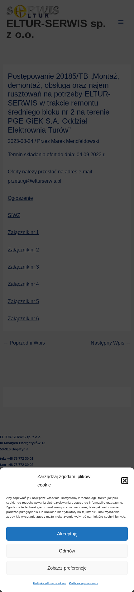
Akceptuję (67, 533)
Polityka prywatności (83, 583)
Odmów (67, 550)
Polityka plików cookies (49, 583)
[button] (125, 480)
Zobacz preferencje (67, 568)
